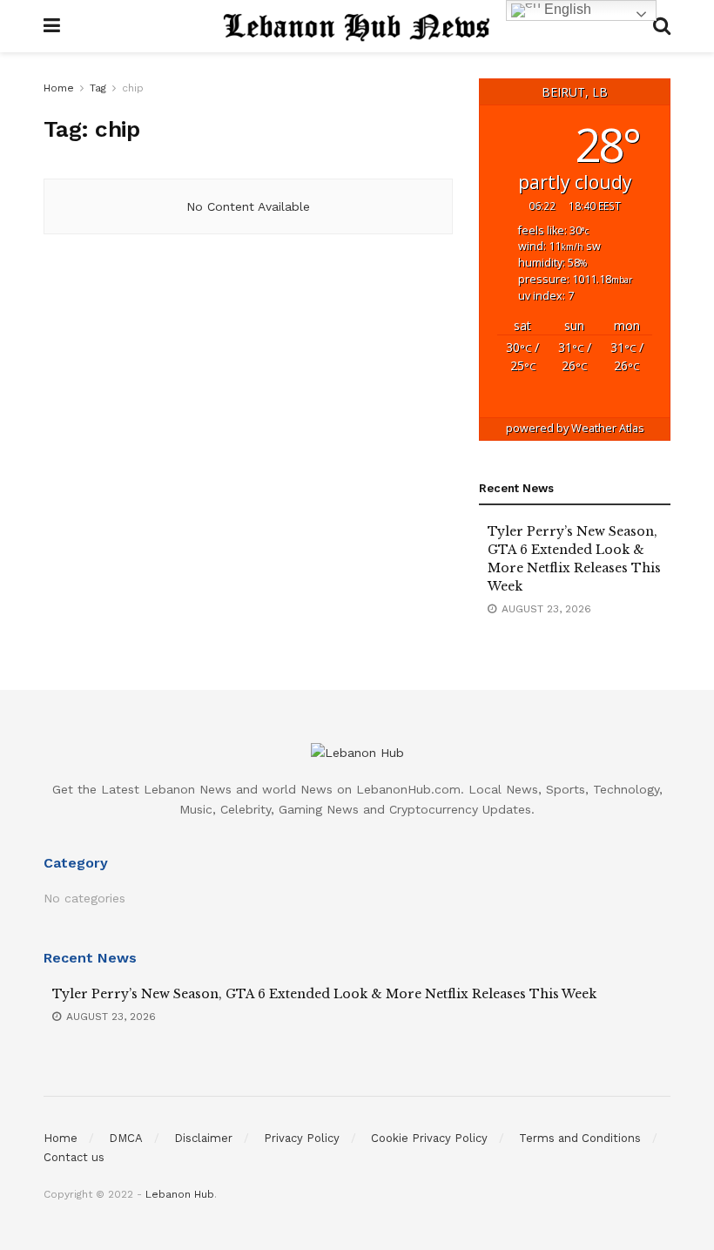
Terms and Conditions (580, 1138)
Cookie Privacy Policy (429, 1138)
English (566, 9)
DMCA (126, 1138)
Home (59, 88)
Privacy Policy (302, 1138)
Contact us (74, 1157)
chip (133, 88)
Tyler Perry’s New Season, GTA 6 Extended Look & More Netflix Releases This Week (324, 994)
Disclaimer (203, 1138)
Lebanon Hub (179, 1194)
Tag (98, 88)
